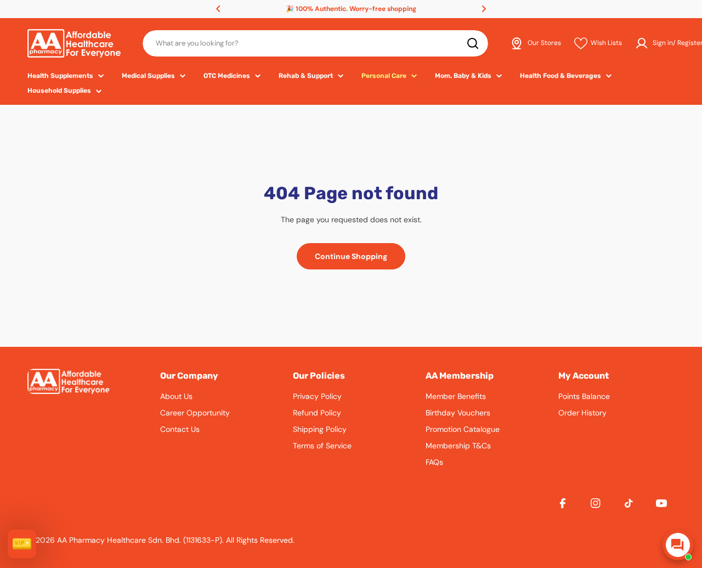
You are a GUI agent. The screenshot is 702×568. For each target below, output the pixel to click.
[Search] (472, 43)
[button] (218, 8)
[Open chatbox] (678, 545)
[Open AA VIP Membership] (22, 544)
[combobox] (315, 43)
